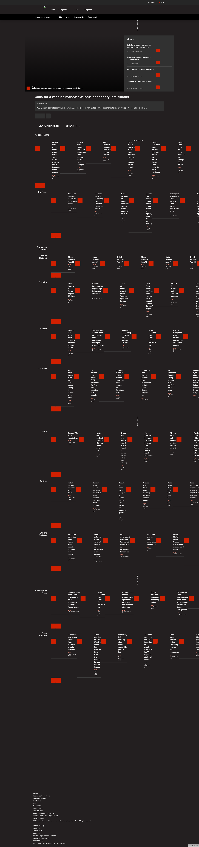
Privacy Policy (38, 826)
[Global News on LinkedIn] (49, 791)
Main (61, 17)
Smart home (38, 811)
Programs (88, 10)
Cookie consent (39, 818)
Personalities (79, 17)
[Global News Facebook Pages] (49, 775)
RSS (34, 803)
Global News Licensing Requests (46, 816)
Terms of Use (38, 831)
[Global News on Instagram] (143, 775)
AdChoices (194, 845)
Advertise (36, 833)
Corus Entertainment (41, 838)
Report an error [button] (73, 126)
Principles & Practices (41, 796)
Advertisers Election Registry (44, 813)
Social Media (93, 17)
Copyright (37, 828)
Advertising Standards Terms (44, 836)
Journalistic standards (49, 126)
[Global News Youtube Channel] (112, 775)
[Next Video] (42, 185)
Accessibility (38, 841)
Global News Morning (44, 17)
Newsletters (37, 806)
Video (53, 10)
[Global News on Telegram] (112, 791)
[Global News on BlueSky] (143, 791)
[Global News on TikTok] (80, 791)
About (68, 17)
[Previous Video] (37, 185)
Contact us (37, 801)
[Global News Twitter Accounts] (80, 775)
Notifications (38, 808)
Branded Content (39, 798)
